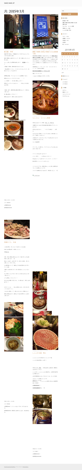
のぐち (7, 252)
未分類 (64, 42)
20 (74, 62)
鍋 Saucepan (12, 240)
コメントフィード (66, 94)
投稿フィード (65, 92)
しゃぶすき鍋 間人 (39, 353)
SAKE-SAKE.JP (9, 3)
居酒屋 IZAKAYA (66, 38)
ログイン (64, 90)
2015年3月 (65, 82)
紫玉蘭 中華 (8, 52)
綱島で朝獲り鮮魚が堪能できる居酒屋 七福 (45, 53)
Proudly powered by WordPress (9, 466)
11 (69, 59)
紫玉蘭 (23, 62)
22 (62, 65)
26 (72, 65)
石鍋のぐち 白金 (10, 242)
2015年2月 (65, 84)
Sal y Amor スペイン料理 (41, 118)
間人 (39, 367)
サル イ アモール (49, 122)
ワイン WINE (40, 116)
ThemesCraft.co (25, 466)
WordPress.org (66, 96)
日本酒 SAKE (66, 40)
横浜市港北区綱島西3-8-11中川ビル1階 (41, 71)
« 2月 (62, 72)
